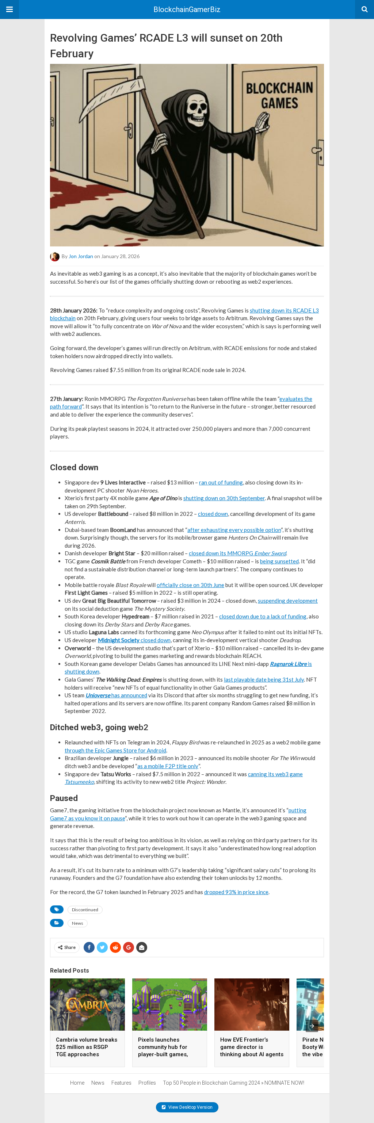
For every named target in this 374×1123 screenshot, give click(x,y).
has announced (116, 695)
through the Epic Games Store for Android (115, 750)
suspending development (288, 600)
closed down (213, 513)
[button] (9, 9)
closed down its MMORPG (237, 553)
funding (233, 482)
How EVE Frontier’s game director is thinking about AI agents (251, 1047)
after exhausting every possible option (234, 529)
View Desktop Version (190, 1107)
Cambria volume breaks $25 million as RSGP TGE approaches (86, 1047)
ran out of (211, 482)
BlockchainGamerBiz (187, 9)
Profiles (147, 1083)
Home (77, 1083)
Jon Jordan (81, 256)
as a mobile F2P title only (167, 766)
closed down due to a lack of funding (262, 616)
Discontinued (85, 909)
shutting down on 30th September (224, 498)
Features (121, 1083)
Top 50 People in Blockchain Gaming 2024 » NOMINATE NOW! (233, 1083)
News (77, 923)
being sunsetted (279, 561)
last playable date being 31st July (264, 679)
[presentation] (312, 1026)
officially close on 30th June (190, 585)
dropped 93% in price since (236, 892)
